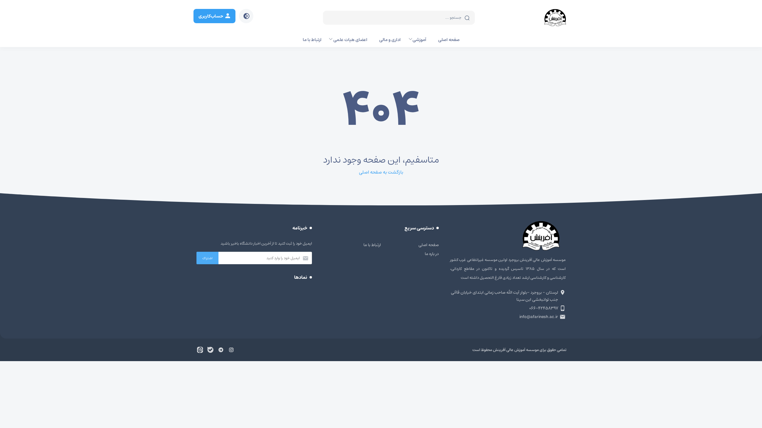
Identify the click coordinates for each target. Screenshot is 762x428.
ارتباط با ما (312, 40)
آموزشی (419, 40)
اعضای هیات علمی (350, 40)
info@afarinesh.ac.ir (538, 316)
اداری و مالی (390, 40)
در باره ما (432, 253)
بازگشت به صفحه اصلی (381, 172)
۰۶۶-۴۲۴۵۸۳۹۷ (543, 308)
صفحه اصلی (449, 40)
